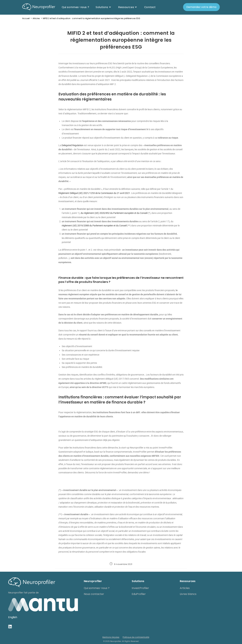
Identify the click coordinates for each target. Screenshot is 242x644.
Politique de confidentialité (136, 637)
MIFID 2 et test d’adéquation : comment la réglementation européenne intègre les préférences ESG (91, 18)
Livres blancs (188, 594)
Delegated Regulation (72, 145)
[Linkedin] (10, 626)
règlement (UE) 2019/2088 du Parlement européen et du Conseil (94, 225)
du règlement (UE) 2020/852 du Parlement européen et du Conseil (114, 213)
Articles (185, 588)
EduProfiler (139, 594)
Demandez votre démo (201, 7)
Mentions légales (110, 637)
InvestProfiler (140, 588)
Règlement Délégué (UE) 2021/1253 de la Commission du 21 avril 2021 (94, 193)
